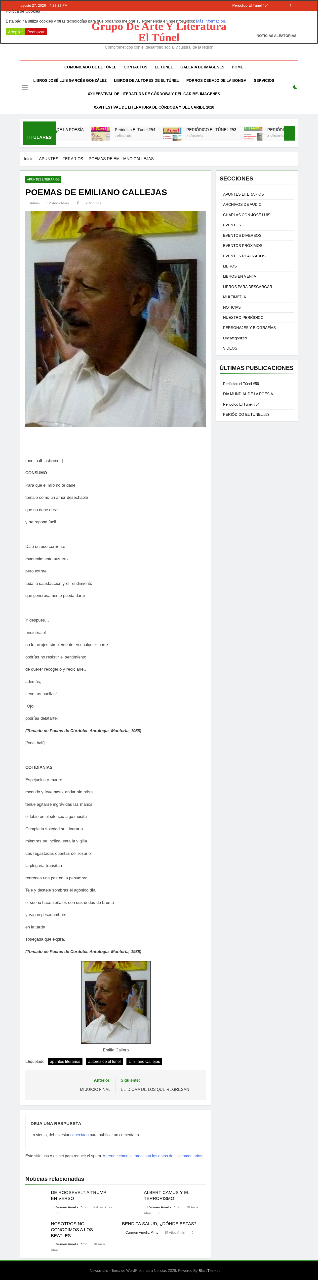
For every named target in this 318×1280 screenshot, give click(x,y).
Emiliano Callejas (144, 1061)
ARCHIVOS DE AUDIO (242, 204)
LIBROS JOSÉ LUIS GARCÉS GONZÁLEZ (70, 80)
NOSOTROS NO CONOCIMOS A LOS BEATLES (72, 1229)
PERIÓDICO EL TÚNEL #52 (261, 129)
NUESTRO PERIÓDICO (243, 317)
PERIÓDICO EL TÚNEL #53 (180, 129)
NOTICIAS (232, 307)
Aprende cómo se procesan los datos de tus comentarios (152, 1156)
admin (35, 203)
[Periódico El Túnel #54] (69, 136)
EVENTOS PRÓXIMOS (242, 245)
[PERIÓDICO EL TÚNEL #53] (140, 136)
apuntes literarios (65, 1061)
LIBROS (230, 266)
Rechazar (36, 31)
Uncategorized (235, 338)
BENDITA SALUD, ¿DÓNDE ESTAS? (159, 1223)
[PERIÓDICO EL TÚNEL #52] (221, 136)
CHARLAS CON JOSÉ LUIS (246, 215)
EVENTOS (232, 225)
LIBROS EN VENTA (239, 276)
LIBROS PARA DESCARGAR (247, 287)
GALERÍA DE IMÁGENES (202, 67)
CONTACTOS (135, 67)
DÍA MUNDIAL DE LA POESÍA (248, 394)
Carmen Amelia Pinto (70, 1207)
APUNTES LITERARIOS (43, 179)
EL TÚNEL (164, 67)
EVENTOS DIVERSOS (242, 235)
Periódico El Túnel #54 (103, 129)
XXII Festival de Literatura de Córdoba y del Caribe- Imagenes (154, 94)
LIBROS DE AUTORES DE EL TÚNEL (146, 80)
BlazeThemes (209, 1271)
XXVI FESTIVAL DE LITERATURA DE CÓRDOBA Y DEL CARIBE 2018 (154, 107)
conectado (79, 1135)
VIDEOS (230, 348)
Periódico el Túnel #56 (241, 384)
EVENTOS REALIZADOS (244, 256)
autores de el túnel (104, 1061)
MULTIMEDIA (234, 297)
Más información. (211, 21)
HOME (237, 67)
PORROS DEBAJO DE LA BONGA (216, 80)
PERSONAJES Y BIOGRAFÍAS (249, 328)
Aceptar (15, 31)
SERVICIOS (264, 80)
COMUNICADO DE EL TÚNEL (90, 67)
